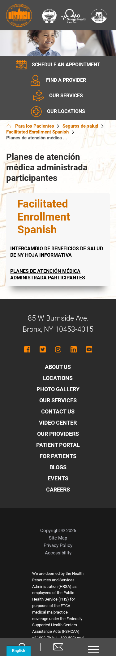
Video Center (58, 422)
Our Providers (58, 434)
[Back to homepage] (8, 126)
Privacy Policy (58, 545)
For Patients (58, 456)
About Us (58, 367)
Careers (58, 489)
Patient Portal (58, 445)
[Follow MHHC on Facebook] (27, 349)
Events (58, 478)
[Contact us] (58, 647)
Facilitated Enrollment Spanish (37, 132)
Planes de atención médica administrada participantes (47, 275)
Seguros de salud (80, 126)
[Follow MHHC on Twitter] (43, 349)
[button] (93, 647)
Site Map (58, 538)
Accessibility (58, 553)
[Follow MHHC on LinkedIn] (74, 349)
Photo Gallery (58, 389)
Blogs (58, 467)
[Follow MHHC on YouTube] (89, 349)
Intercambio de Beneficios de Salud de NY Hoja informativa (56, 252)
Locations (58, 378)
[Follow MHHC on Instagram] (58, 349)
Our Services (58, 400)
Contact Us (58, 411)
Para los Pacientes (34, 126)
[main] (58, 167)
